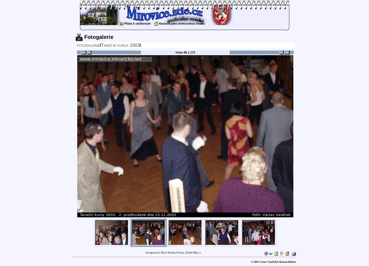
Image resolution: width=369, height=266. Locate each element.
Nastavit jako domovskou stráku (181, 23)
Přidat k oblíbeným (137, 23)
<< (89, 52)
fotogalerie (88, 45)
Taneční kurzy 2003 (120, 45)
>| (287, 52)
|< (84, 52)
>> (281, 52)
